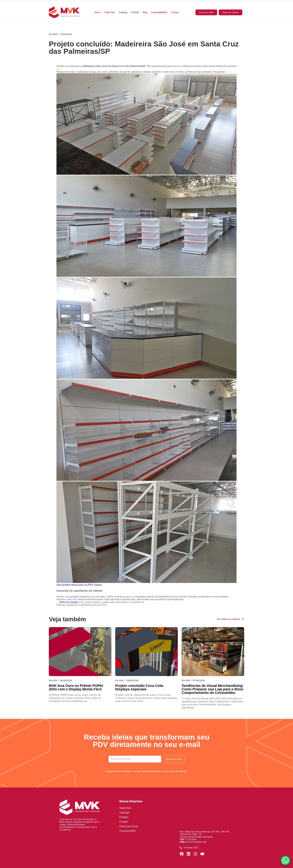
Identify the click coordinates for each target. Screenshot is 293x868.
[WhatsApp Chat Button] (285, 860)
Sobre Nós (109, 12)
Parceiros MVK (127, 831)
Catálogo (123, 12)
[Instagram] (195, 854)
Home (97, 12)
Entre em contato (69, 602)
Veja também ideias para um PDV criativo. (79, 585)
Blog (145, 12)
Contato (175, 12)
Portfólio (135, 12)
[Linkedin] (188, 854)
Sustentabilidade (159, 12)
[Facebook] (182, 854)
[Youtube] (202, 854)
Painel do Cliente (128, 826)
